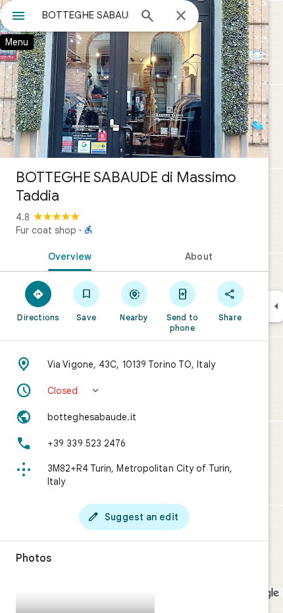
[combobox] (85, 15)
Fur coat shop (46, 230)
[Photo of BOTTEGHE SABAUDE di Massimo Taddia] (134, 79)
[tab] (67, 255)
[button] (134, 391)
